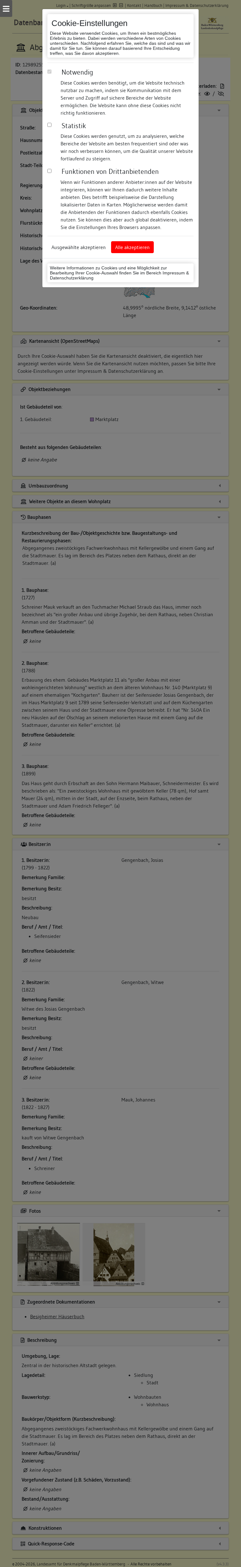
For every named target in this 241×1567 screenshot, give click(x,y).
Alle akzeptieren (132, 247)
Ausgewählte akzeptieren (78, 247)
